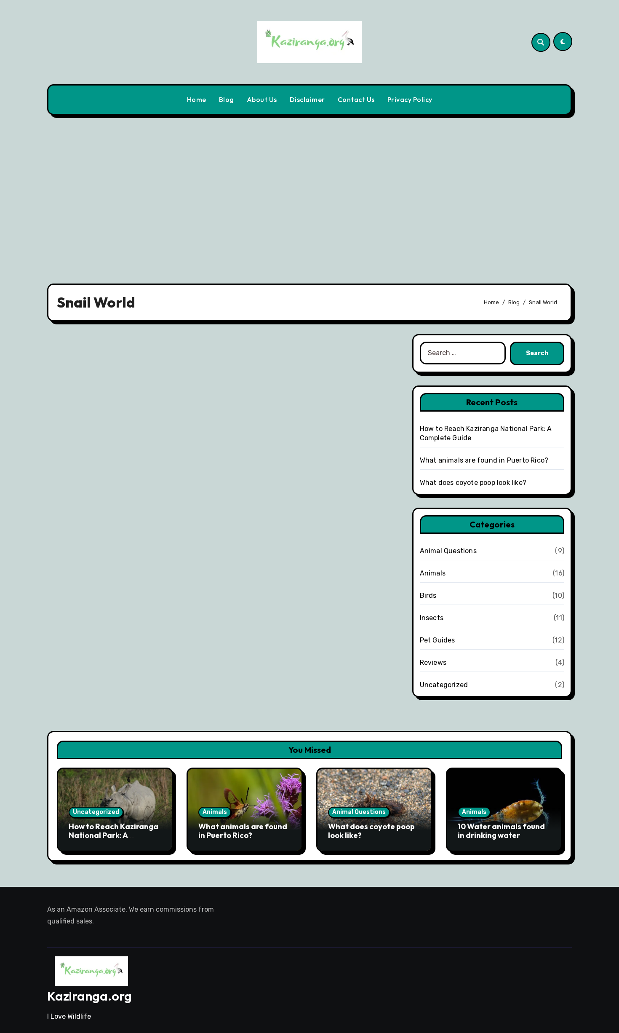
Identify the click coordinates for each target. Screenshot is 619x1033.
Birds (428, 595)
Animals (433, 573)
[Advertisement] (309, 194)
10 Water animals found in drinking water (501, 831)
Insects (431, 618)
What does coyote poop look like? (473, 483)
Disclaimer (307, 99)
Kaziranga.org (89, 996)
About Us (262, 99)
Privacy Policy (409, 99)
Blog (226, 99)
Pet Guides (437, 640)
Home (196, 99)
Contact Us (356, 99)
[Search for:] (463, 353)
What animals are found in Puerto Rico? (484, 460)
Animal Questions (448, 551)
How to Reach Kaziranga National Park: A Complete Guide (113, 835)
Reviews (433, 662)
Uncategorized (444, 685)
